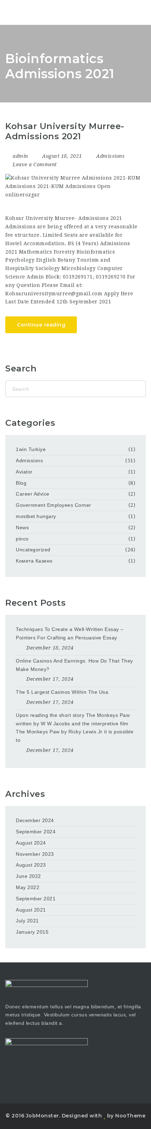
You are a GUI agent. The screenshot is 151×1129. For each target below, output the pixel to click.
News (22, 527)
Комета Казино (34, 561)
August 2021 (31, 910)
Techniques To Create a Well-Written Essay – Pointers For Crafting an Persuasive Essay (70, 633)
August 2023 (31, 865)
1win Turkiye (31, 449)
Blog (21, 483)
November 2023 (35, 854)
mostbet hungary (36, 516)
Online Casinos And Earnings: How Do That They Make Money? (74, 665)
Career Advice (33, 494)
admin (20, 156)
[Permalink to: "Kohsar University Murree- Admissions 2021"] (72, 186)
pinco (22, 539)
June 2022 (28, 876)
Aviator (24, 472)
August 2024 (31, 843)
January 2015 (32, 932)
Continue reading (41, 325)
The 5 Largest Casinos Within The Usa (62, 692)
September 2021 (35, 898)
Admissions (110, 156)
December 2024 (35, 820)
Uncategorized (33, 549)
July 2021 (27, 920)
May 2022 (27, 887)
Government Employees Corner (53, 505)
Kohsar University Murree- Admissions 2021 (64, 131)
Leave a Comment (34, 164)
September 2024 (35, 831)
